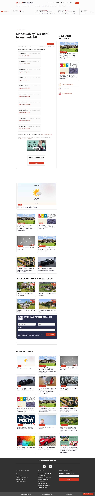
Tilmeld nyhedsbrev (88, 493)
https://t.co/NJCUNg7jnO (24, 112)
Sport (63, 6)
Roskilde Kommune (42, 483)
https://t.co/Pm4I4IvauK (24, 80)
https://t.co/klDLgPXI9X (24, 64)
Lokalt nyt (45, 6)
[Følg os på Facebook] (44, 466)
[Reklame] (36, 145)
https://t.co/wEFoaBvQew (24, 55)
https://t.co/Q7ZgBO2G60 (25, 72)
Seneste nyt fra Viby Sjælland (44, 473)
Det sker (37, 6)
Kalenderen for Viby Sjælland (44, 477)
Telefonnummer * (22, 322)
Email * (39, 322)
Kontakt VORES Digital (21, 479)
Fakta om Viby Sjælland (43, 479)
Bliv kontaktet (50, 334)
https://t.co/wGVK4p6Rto (24, 88)
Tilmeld (76, 2)
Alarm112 (18, 6)
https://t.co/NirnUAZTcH (24, 96)
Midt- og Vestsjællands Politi (25, 138)
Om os (17, 473)
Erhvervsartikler (41, 481)
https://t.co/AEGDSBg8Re (25, 104)
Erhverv (31, 6)
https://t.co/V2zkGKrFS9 (24, 128)
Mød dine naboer (55, 6)
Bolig (25, 6)
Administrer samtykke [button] (21, 481)
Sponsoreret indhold (42, 487)
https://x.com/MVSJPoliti (46, 134)
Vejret (69, 6)
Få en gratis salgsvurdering (44, 485)
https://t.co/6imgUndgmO (25, 120)
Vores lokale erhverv (42, 475)
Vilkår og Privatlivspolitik (22, 477)
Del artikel (50, 44)
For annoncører (19, 475)
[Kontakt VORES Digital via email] (50, 466)
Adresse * (20, 327)
